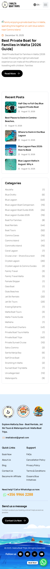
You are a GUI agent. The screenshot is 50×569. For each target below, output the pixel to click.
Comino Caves (12, 235)
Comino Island (12, 240)
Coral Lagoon (11, 250)
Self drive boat (12, 357)
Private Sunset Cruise (15, 342)
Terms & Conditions (35, 470)
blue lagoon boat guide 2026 (19, 209)
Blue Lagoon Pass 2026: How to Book (30, 148)
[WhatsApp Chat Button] (43, 562)
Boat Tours (10, 230)
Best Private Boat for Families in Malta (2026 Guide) (21, 44)
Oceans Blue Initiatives (32, 478)
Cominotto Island (13, 245)
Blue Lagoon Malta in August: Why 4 (28, 162)
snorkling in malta (14, 362)
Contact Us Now (13, 520)
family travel (11, 271)
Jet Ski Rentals (12, 296)
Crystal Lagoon (12, 260)
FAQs (28, 454)
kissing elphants (13, 306)
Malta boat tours (13, 311)
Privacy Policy (33, 465)
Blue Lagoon (11, 199)
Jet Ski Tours (11, 301)
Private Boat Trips (13, 337)
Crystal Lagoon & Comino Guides (21, 266)
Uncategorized (12, 373)
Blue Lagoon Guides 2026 (17, 215)
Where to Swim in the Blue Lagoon (31, 134)
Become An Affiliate (11, 476)
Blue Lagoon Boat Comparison (19, 204)
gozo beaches (12, 291)
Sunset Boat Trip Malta (16, 367)
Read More (10, 73)
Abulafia (9, 189)
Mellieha (9, 322)
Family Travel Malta (14, 276)
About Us (6, 459)
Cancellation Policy (35, 459)
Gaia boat (9, 286)
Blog (4, 465)
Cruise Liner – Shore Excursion (20, 255)
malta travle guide (14, 316)
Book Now (6, 454)
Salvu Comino (12, 347)
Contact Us (7, 470)
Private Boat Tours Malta (17, 332)
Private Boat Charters (15, 327)
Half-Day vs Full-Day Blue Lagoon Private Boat (30, 105)
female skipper (12, 281)
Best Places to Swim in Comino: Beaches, (21, 119)
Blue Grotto (10, 194)
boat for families (13, 220)
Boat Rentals (11, 225)
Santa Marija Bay (13, 352)
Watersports (11, 378)
